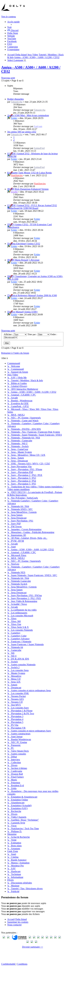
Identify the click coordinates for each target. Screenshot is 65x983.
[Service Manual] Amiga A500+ (22, 311)
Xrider (14, 118)
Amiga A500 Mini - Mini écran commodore (28, 115)
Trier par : (32, 334)
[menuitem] (12, 33)
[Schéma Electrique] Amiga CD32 (23, 243)
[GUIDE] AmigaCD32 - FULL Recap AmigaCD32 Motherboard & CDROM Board (32, 206)
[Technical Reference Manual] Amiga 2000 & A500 (32, 295)
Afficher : (8, 334)
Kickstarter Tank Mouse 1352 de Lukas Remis (29, 172)
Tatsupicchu (16, 101)
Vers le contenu (8, 16)
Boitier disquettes (15, 99)
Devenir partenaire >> (32, 947)
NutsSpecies (17, 175)
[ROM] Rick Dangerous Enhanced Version (28, 189)
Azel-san (38, 126)
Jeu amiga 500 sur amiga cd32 (21, 131)
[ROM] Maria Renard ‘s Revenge (23, 260)
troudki (14, 191)
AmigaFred (39, 148)
